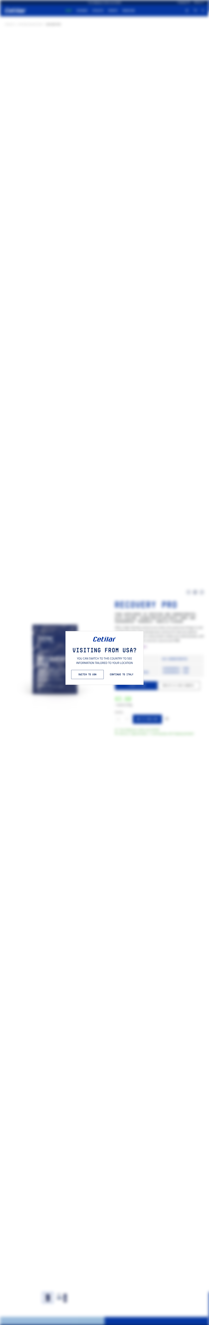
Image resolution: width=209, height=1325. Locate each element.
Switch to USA (87, 674)
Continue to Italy (121, 674)
